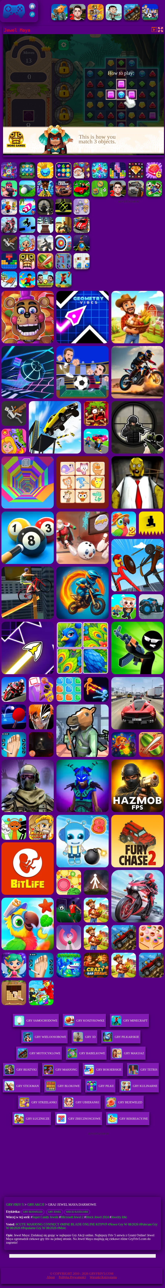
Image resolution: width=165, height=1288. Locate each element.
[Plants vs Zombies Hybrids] (136, 195)
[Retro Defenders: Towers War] (96, 19)
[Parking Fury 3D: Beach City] (81, 232)
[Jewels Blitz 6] (154, 177)
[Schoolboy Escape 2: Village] (77, 19)
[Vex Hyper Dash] (27, 232)
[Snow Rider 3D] (45, 232)
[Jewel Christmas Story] (81, 177)
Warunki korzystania (103, 1277)
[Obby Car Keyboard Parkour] (81, 195)
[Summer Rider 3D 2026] (27, 213)
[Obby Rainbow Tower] (27, 286)
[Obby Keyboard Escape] (45, 195)
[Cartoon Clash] (9, 195)
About (51, 1277)
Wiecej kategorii (77, 1211)
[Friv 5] (32, 8)
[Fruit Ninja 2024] (45, 268)
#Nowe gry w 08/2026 (123, 1224)
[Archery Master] (63, 250)
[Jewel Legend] (136, 177)
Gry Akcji (35, 1204)
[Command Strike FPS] (45, 250)
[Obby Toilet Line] (9, 213)
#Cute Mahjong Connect (37, 1224)
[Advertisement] (129, 231)
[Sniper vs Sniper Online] (45, 213)
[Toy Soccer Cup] (100, 195)
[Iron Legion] (63, 195)
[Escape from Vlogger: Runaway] (154, 195)
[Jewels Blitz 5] (45, 177)
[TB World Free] (81, 213)
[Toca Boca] (27, 250)
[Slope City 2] (63, 213)
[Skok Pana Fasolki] (114, 19)
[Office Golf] (27, 195)
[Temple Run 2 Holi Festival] (27, 268)
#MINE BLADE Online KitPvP (83, 1224)
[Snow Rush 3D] (9, 286)
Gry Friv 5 (15, 1204)
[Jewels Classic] (9, 177)
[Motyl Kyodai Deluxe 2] (63, 268)
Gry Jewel (54, 1211)
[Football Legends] (45, 286)
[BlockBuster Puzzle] (9, 268)
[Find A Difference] (81, 268)
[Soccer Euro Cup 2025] (150, 19)
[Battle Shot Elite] (132, 19)
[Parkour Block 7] (63, 286)
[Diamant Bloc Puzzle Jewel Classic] (118, 177)
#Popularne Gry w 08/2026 (39, 1228)
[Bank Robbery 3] (59, 19)
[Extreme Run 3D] (81, 250)
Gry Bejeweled (32, 1211)
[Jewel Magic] (100, 177)
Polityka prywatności (72, 1277)
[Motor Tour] (9, 232)
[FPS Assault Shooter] (63, 232)
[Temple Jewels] (63, 177)
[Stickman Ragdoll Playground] (9, 250)
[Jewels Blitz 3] (27, 177)
